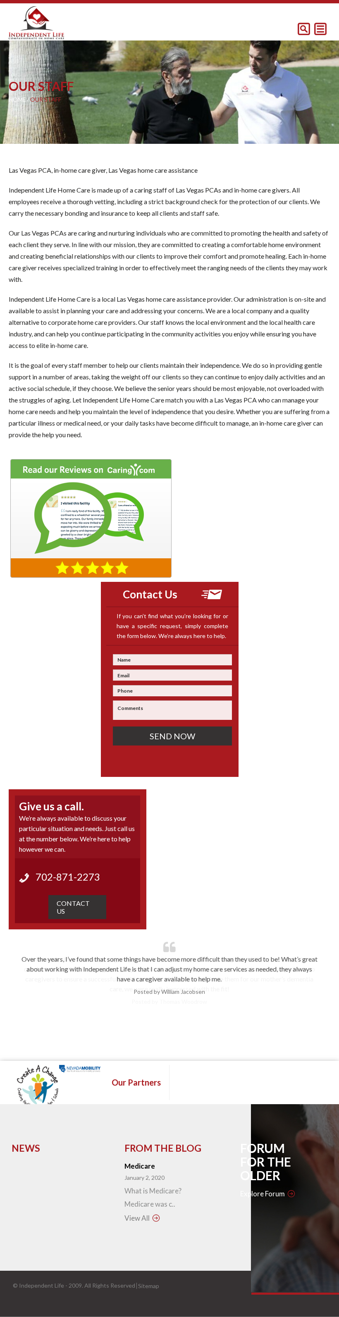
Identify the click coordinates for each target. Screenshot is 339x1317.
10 (204, 1040)
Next (314, 989)
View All (137, 1218)
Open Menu (320, 29)
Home (17, 99)
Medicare (139, 1166)
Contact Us (73, 907)
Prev (25, 989)
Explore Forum (262, 1193)
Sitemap (148, 1285)
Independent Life (41, 1285)
